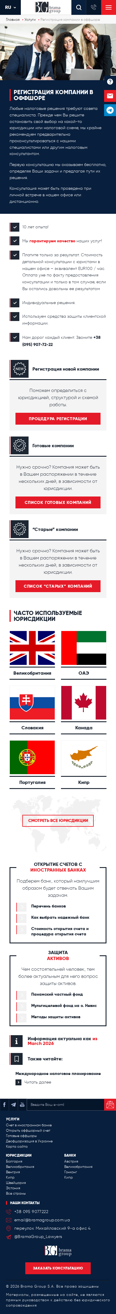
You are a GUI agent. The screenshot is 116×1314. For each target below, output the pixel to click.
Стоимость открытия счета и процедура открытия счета (60, 931)
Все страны (16, 1193)
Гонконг (70, 1172)
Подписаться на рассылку (110, 1105)
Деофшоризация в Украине (29, 1141)
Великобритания (20, 1166)
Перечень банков (48, 906)
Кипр (10, 1177)
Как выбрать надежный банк (60, 917)
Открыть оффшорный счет (28, 1130)
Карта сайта (17, 1146)
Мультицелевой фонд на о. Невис (64, 1005)
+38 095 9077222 (31, 1211)
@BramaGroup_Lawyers (38, 1236)
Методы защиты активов (55, 1016)
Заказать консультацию (58, 1268)
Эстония (13, 1188)
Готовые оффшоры (21, 1136)
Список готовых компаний (58, 502)
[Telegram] (110, 110)
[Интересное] (110, 82)
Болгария (14, 1161)
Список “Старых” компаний (58, 586)
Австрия (71, 1161)
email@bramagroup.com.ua (42, 1220)
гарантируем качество (52, 240)
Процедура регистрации (58, 418)
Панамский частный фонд (57, 994)
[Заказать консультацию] (110, 96)
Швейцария (16, 1183)
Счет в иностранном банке (29, 1125)
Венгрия (13, 1172)
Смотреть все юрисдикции (58, 820)
